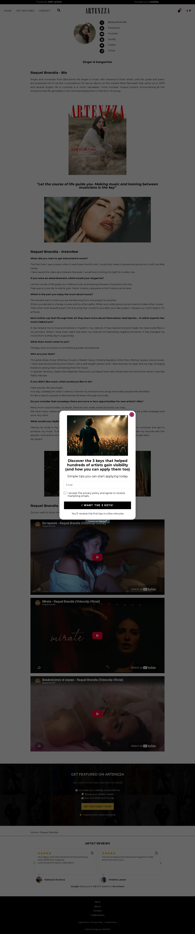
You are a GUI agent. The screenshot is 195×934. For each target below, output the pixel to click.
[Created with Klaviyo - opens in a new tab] (97, 521)
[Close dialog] (131, 414)
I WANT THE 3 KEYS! (97, 505)
